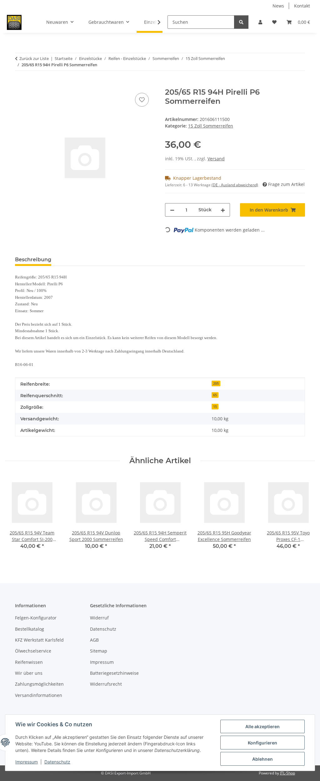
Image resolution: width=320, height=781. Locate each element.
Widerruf (99, 618)
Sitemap (98, 651)
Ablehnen (262, 759)
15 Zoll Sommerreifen (210, 126)
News (278, 6)
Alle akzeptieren (262, 726)
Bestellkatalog (29, 629)
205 (216, 383)
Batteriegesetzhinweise (114, 673)
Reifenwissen (29, 662)
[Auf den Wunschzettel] (142, 100)
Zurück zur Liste (34, 58)
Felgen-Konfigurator (36, 618)
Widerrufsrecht (106, 684)
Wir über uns (28, 673)
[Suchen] (241, 22)
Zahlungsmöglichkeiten (39, 684)
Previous (15, 517)
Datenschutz (57, 761)
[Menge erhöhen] (223, 209)
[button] (260, 22)
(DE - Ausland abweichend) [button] (235, 185)
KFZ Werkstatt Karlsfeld (39, 640)
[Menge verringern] (172, 209)
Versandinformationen (38, 695)
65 (215, 395)
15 (215, 406)
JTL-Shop (287, 773)
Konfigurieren (262, 742)
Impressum (26, 761)
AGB (94, 640)
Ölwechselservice (33, 651)
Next (305, 517)
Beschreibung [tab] (33, 260)
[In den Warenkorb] (20, 84)
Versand (216, 159)
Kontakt (302, 6)
